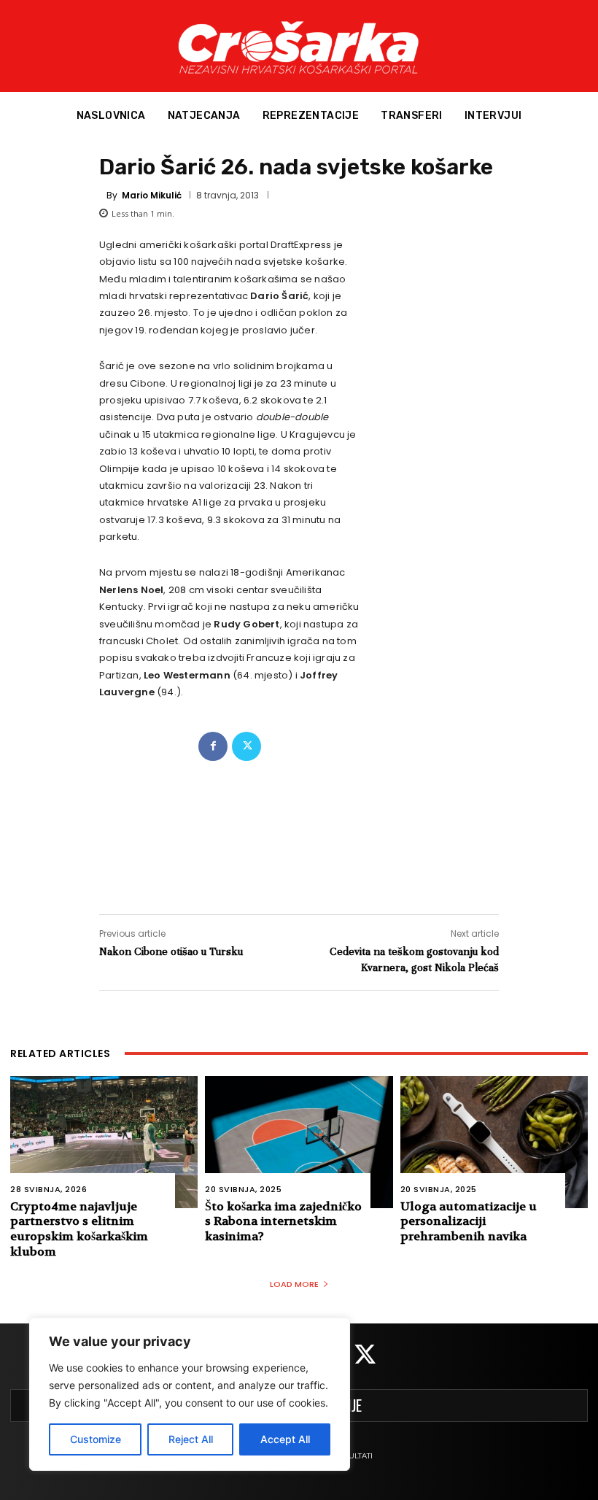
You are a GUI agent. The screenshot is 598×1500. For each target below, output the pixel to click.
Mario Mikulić (152, 195)
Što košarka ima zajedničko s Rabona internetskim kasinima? (283, 1222)
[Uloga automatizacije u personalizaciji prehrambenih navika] (494, 1141)
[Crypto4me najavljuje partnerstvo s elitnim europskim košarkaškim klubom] (104, 1141)
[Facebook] (213, 746)
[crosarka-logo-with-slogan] (299, 46)
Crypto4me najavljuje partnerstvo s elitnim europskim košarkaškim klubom (79, 1229)
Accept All (285, 1439)
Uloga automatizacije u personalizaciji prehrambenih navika (468, 1222)
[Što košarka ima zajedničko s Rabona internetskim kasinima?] (298, 1141)
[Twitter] (246, 746)
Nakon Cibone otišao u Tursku (171, 951)
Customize (95, 1439)
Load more (294, 1284)
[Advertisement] (299, 822)
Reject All (190, 1439)
